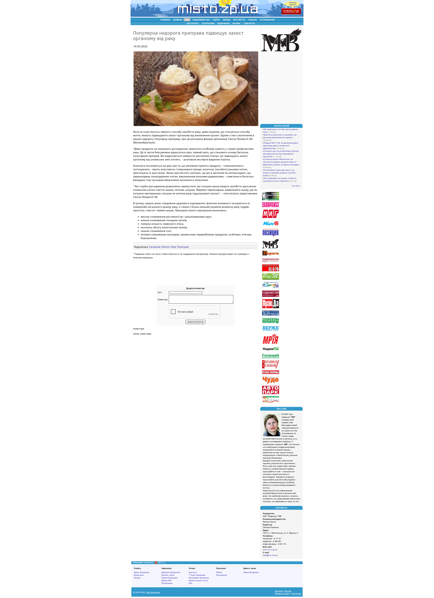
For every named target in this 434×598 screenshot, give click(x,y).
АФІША (226, 19)
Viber (173, 247)
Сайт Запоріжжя (153, 592)
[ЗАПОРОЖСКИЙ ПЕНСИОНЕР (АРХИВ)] (271, 323)
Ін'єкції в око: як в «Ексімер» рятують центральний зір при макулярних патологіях (281, 154)
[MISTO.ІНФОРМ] (271, 227)
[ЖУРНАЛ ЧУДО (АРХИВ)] (271, 384)
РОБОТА (252, 19)
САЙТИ (216, 19)
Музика (137, 578)
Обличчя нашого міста (198, 580)
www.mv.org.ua (270, 549)
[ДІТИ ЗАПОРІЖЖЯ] (271, 200)
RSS (190, 583)
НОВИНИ (177, 19)
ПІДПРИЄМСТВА (201, 19)
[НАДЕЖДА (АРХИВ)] (271, 352)
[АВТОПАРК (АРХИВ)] (271, 394)
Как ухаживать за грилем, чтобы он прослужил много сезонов (280, 179)
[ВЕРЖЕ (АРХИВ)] (271, 331)
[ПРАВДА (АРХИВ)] (271, 308)
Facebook (155, 247)
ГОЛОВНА (165, 19)
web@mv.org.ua (270, 555)
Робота (219, 572)
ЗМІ (187, 19)
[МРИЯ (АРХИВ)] (271, 344)
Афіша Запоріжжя (141, 572)
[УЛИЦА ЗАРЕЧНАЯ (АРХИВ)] (271, 315)
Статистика (296, 593)
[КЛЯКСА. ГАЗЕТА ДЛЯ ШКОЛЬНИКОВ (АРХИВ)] (271, 288)
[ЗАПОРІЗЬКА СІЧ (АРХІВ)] (271, 271)
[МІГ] (271, 218)
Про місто (193, 572)
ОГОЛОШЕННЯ (267, 19)
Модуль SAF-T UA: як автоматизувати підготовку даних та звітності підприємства (280, 146)
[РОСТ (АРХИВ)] (271, 280)
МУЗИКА (236, 23)
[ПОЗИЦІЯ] (271, 236)
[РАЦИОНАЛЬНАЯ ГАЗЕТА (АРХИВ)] (271, 262)
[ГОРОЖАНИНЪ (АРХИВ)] (271, 358)
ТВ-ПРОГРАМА (208, 23)
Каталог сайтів (167, 575)
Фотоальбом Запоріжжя (199, 578)
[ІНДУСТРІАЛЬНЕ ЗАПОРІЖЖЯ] (271, 207)
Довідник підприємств (170, 572)
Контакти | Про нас (283, 591)
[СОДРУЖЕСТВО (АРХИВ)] (271, 297)
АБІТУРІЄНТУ (193, 23)
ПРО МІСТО (239, 19)
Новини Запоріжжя (169, 578)
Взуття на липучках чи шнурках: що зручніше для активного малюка (280, 136)
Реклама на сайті (282, 593)
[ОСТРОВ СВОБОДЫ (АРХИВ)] (271, 374)
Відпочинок (139, 575)
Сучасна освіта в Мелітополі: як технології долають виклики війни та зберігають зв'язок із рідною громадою (281, 162)
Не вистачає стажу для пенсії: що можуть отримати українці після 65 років (279, 173)
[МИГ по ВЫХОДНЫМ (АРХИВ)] (271, 403)
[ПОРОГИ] (271, 256)
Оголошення (221, 575)
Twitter (165, 247)
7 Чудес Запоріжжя (197, 575)
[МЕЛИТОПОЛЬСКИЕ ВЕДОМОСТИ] (271, 248)
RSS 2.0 (161, 562)
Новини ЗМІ (166, 580)
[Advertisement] (195, 275)
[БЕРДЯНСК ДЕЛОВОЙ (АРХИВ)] (271, 368)
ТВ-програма (166, 583)
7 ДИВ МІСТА (249, 23)
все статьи (296, 186)
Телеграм (183, 247)
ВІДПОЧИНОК (224, 23)
